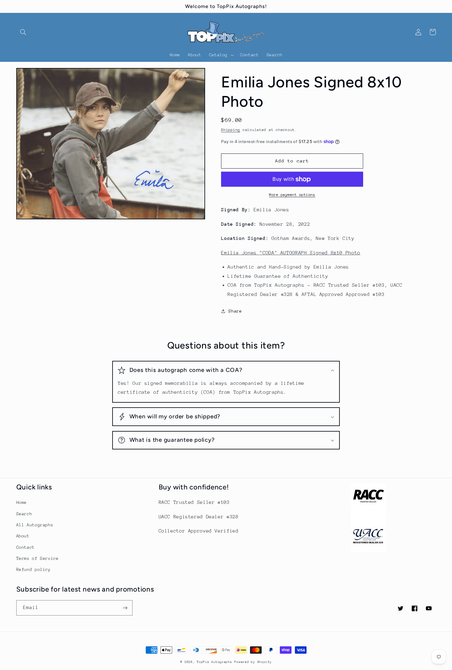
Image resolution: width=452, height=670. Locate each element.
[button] (23, 32)
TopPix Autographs (214, 662)
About (23, 535)
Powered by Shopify (253, 662)
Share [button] (235, 311)
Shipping (230, 130)
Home (21, 502)
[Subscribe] (125, 607)
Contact (25, 547)
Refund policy (33, 569)
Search (24, 513)
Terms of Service (37, 558)
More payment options (292, 195)
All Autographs (35, 524)
